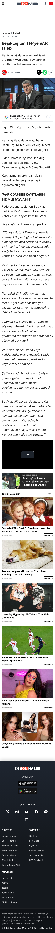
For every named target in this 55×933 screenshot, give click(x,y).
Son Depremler (36, 855)
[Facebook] (36, 811)
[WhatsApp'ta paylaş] (44, 72)
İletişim (5, 887)
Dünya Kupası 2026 (11, 865)
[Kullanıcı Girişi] (45, 3)
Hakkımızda (7, 878)
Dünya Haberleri (9, 855)
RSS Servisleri (36, 860)
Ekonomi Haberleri (10, 845)
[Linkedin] (26, 819)
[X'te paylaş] (39, 72)
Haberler (6, 33)
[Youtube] (26, 811)
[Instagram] (17, 811)
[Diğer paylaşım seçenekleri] (50, 72)
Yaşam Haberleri (9, 850)
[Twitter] (7, 811)
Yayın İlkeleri (8, 892)
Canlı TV (33, 836)
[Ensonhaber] (27, 3)
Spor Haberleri (9, 840)
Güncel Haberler (9, 836)
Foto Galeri (34, 840)
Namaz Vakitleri (36, 850)
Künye (5, 883)
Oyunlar (33, 845)
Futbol (16, 33)
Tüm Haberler (8, 860)
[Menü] (3, 3)
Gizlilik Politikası (9, 902)
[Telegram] (45, 811)
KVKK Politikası (9, 897)
